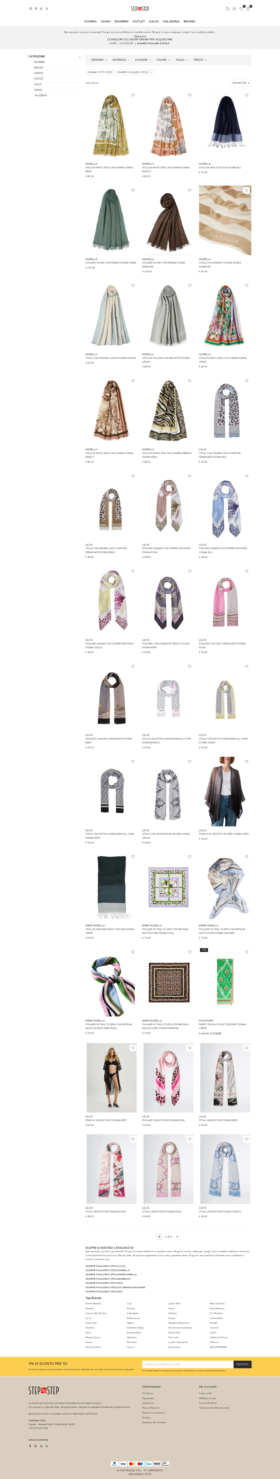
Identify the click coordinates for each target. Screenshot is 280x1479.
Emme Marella (93, 1303)
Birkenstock (133, 1318)
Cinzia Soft (174, 1303)
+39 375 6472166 (38, 1428)
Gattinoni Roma (218, 1337)
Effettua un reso (208, 1398)
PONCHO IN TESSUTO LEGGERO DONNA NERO (224, 834)
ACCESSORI (126, 43)
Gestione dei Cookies (154, 1422)
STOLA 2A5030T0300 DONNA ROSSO (106, 1211)
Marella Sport (93, 1337)
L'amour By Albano (96, 1313)
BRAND (189, 21)
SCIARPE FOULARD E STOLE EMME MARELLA (111, 1274)
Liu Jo (89, 1318)
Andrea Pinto (134, 1332)
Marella (90, 1308)
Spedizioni (148, 1403)
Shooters (132, 1342)
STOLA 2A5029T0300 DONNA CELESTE (220, 1211)
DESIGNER (97, 60)
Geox (88, 1332)
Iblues (171, 1318)
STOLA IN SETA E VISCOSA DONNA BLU (220, 167)
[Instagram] (35, 1446)
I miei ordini (205, 1393)
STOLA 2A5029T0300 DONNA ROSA (161, 1211)
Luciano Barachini (178, 1342)
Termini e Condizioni (153, 1412)
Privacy (146, 1417)
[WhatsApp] (41, 1446)
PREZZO (198, 60)
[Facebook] (30, 1446)
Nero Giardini (217, 1303)
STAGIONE (141, 60)
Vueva (213, 1332)
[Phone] (47, 1446)
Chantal (90, 1327)
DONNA (91, 21)
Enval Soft (91, 1322)
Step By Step (125, 1255)
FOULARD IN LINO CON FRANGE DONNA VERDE (111, 262)
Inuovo (130, 1347)
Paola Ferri (174, 1332)
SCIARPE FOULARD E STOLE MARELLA (108, 1270)
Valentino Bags (135, 1327)
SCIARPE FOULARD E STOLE (153, 43)
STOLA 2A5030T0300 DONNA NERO (218, 1120)
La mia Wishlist (208, 1403)
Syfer (148, 1474)
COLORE (161, 60)
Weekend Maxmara (178, 1322)
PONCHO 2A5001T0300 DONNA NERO (106, 1120)
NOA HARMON (218, 1347)
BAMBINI (122, 21)
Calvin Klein (216, 1318)
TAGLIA (180, 60)
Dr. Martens (216, 1313)
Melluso (214, 1342)
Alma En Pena (93, 1347)
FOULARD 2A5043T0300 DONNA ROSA (163, 1120)
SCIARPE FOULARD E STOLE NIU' (104, 1283)
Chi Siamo (148, 1393)
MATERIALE (119, 60)
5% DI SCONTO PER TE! (48, 1364)
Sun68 (213, 1322)
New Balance (217, 1308)
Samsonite (174, 1347)
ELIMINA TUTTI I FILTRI (100, 72)
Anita (171, 1308)
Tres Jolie (173, 1337)
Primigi (131, 1308)
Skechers (132, 1337)
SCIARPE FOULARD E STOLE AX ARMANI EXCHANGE (115, 1287)
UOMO (106, 21)
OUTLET (138, 21)
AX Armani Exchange (180, 1327)
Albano (172, 1313)
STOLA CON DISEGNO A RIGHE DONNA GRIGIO (111, 358)
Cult (129, 1303)
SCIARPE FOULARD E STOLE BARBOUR (108, 1278)
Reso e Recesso (151, 1407)
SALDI (154, 21)
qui (224, 1370)
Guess (89, 1342)
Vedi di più (140, 35)
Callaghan (132, 1313)
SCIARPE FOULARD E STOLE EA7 (104, 1291)
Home (113, 43)
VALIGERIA (171, 21)
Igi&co (130, 1322)
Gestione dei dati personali (214, 1407)
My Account (208, 1387)
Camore (214, 1327)
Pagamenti (148, 1398)
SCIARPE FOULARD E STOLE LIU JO (106, 1266)
